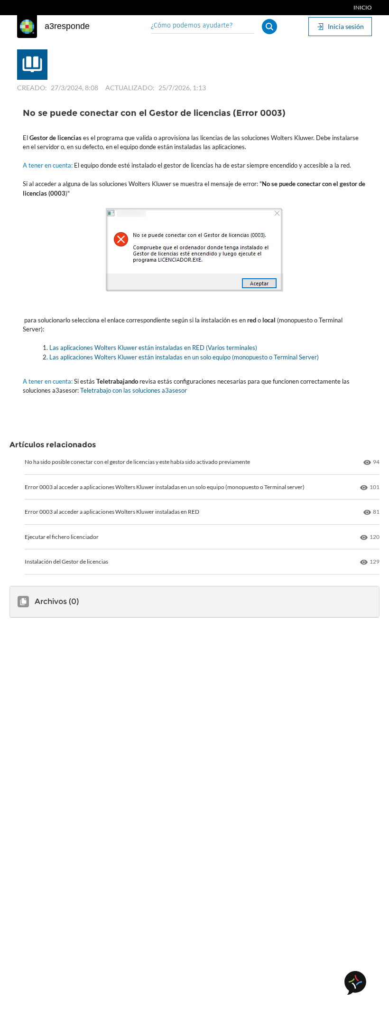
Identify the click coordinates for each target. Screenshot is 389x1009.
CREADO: (32, 88)
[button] (269, 26)
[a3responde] (27, 26)
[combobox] (202, 26)
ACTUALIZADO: (130, 88)
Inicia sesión (346, 26)
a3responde (67, 26)
